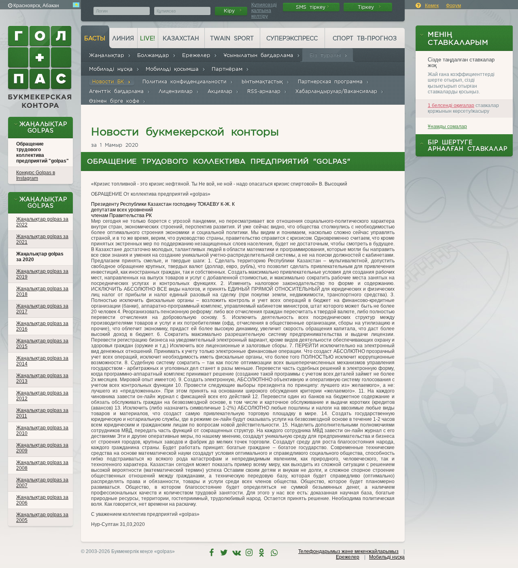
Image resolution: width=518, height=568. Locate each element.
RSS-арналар (265, 91)
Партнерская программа (332, 81)
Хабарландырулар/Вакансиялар (337, 91)
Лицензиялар (177, 91)
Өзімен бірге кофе (115, 101)
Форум (453, 5)
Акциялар (222, 91)
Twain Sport (232, 38)
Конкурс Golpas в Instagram (35, 175)
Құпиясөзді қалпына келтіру (264, 10)
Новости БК (109, 81)
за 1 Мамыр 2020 (114, 145)
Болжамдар (154, 55)
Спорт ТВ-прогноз (365, 38)
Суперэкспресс (292, 38)
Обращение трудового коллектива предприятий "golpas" (42, 152)
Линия (123, 38)
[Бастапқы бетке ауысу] (40, 67)
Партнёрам (229, 69)
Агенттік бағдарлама (118, 91)
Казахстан (181, 38)
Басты (94, 38)
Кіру (231, 11)
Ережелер (198, 55)
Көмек (432, 5)
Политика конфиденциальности (186, 81)
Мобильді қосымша (174, 69)
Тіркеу (367, 7)
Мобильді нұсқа (112, 69)
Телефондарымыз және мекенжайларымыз (348, 551)
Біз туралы (327, 55)
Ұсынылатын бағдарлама (260, 55)
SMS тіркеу (310, 7)
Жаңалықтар (108, 55)
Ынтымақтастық (264, 81)
